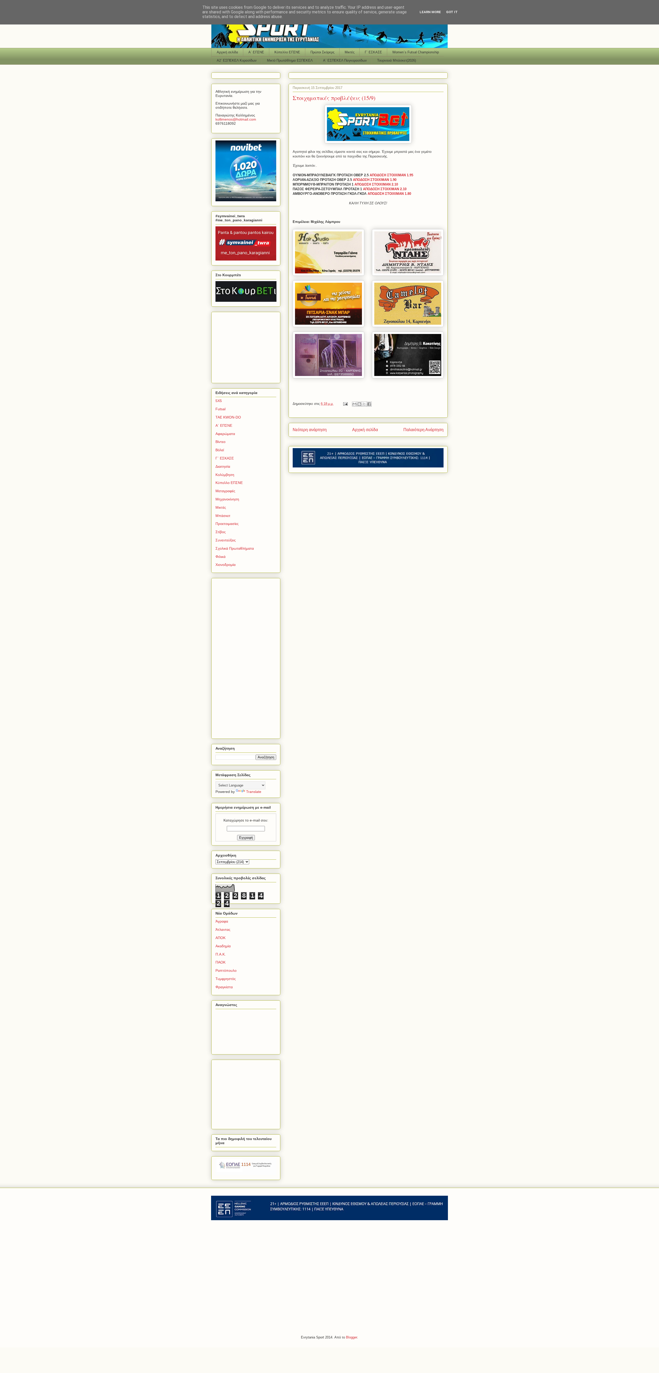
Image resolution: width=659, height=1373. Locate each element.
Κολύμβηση (224, 475)
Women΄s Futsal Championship (415, 52)
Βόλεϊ (219, 450)
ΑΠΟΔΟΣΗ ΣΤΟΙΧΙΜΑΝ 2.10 (376, 184)
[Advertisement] (247, 346)
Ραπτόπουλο (226, 970)
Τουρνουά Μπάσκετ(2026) (396, 60)
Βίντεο (220, 442)
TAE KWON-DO (228, 417)
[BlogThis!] (359, 404)
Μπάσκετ (222, 516)
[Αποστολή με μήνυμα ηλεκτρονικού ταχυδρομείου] (354, 404)
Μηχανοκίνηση (227, 499)
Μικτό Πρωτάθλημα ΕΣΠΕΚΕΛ (290, 60)
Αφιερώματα (225, 434)
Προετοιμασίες (227, 524)
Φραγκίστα (224, 987)
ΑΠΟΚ (220, 938)
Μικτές (349, 52)
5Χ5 (218, 401)
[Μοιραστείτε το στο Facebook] (369, 404)
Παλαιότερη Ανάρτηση (423, 430)
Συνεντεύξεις (225, 540)
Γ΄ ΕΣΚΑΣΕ (373, 52)
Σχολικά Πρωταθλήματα (234, 548)
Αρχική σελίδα (227, 52)
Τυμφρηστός (225, 979)
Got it (452, 12)
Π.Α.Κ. (220, 954)
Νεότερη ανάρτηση (310, 430)
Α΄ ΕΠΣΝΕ (256, 52)
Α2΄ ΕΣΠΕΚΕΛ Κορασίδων (237, 60)
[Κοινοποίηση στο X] (364, 404)
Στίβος (220, 532)
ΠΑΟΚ (220, 962)
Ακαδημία (223, 946)
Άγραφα (221, 921)
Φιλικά (220, 557)
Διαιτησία (222, 466)
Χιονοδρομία (225, 565)
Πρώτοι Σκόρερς (322, 52)
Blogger (351, 1337)
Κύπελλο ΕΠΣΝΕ (287, 52)
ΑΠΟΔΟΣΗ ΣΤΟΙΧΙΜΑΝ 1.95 (391, 175)
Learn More (430, 12)
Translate (253, 792)
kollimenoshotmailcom (235, 119)
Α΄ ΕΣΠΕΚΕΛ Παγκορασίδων (345, 60)
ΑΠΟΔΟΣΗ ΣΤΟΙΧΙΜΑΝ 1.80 (389, 194)
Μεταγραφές (225, 491)
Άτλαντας (222, 929)
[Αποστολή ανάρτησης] (345, 404)
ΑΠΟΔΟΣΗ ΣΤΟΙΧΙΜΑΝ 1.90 (374, 180)
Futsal (220, 409)
